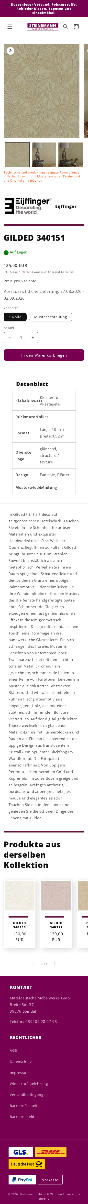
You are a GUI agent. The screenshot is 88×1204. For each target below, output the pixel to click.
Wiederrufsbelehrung (29, 1083)
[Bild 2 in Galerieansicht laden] (44, 154)
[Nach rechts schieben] (54, 963)
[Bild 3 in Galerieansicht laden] (70, 154)
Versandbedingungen (29, 1094)
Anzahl (9, 328)
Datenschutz (21, 1061)
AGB (13, 1050)
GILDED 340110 (19, 925)
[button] (9, 26)
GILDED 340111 (56, 925)
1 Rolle (15, 317)
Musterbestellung (50, 317)
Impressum (20, 1072)
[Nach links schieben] (33, 963)
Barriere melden (24, 1116)
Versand (27, 272)
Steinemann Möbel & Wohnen (41, 1194)
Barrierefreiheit (24, 1105)
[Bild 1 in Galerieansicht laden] (17, 154)
